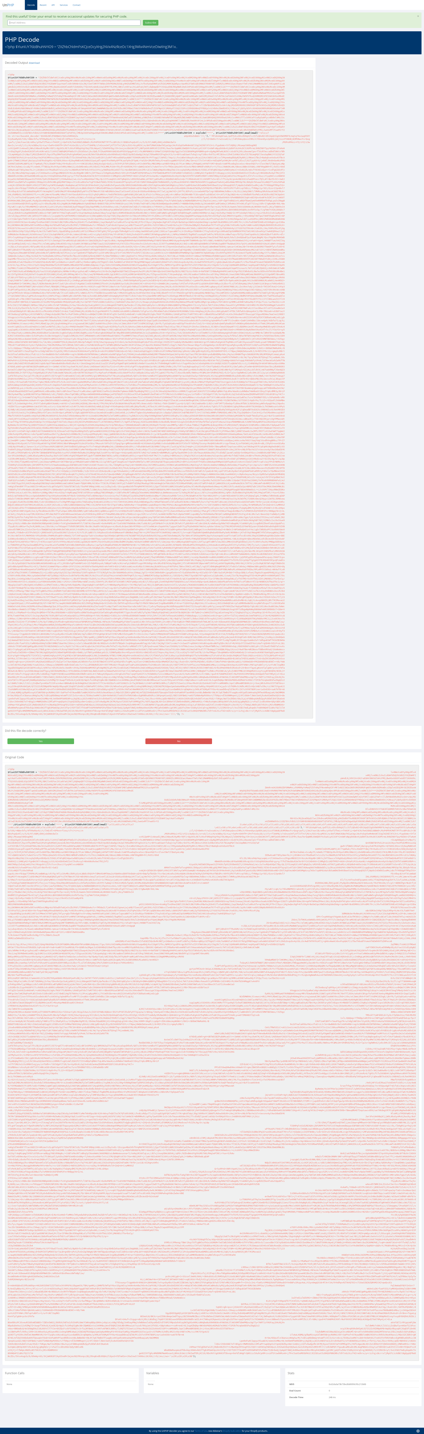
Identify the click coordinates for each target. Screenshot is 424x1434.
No (178, 741)
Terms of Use (201, 1430)
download (34, 62)
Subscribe (150, 22)
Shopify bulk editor (232, 1430)
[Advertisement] (348, 81)
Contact (76, 4)
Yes (41, 741)
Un (8, 5)
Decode (31, 4)
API (53, 4)
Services (64, 4)
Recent (43, 4)
